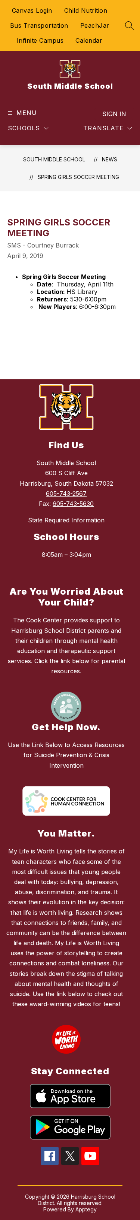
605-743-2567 (66, 493)
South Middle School (54, 159)
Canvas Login (32, 10)
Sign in (114, 114)
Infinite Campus (40, 40)
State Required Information (66, 520)
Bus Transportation (39, 25)
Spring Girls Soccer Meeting (78, 177)
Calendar (88, 40)
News (109, 159)
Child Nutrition (86, 10)
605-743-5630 (73, 503)
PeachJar (94, 25)
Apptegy (86, 1209)
